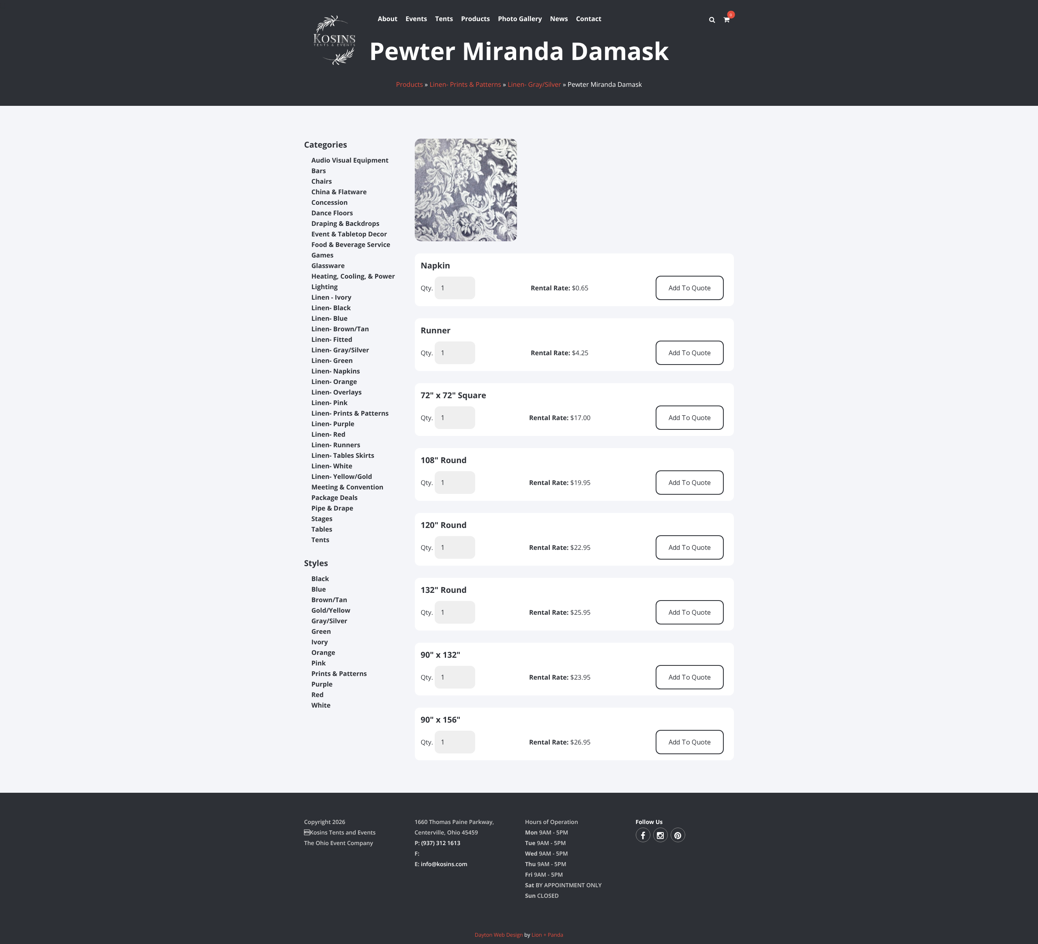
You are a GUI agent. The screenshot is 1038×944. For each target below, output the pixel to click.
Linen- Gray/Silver (534, 84)
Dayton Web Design (499, 934)
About (388, 18)
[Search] (712, 19)
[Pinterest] (678, 835)
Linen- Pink (329, 402)
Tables (321, 529)
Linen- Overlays (336, 392)
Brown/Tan (329, 599)
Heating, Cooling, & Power (353, 276)
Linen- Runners (335, 444)
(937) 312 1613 (440, 843)
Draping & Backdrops (345, 223)
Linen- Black (331, 307)
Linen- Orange (334, 381)
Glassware (328, 265)
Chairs (321, 181)
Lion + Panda (547, 934)
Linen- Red (328, 434)
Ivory (319, 641)
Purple (321, 684)
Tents (444, 18)
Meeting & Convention (347, 487)
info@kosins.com (444, 864)
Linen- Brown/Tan (340, 328)
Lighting (324, 286)
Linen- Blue (329, 318)
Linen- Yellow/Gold (341, 476)
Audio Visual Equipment (349, 160)
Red (317, 694)
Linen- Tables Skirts (342, 455)
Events (416, 18)
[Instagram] (660, 835)
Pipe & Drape (332, 508)
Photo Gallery (520, 18)
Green (321, 631)
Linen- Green (332, 360)
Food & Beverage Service (350, 244)
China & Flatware (339, 191)
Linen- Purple (332, 423)
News (559, 18)
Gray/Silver (329, 620)
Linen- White (331, 465)
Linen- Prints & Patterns (465, 84)
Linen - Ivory (331, 297)
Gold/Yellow (330, 610)
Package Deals (334, 497)
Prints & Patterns (339, 673)
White (320, 705)
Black (320, 578)
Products (475, 18)
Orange (323, 652)
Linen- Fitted (331, 339)
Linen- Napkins (335, 371)
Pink (318, 663)
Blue (318, 589)
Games (322, 255)
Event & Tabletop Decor (349, 234)
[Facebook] (643, 835)
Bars (318, 170)
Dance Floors (332, 212)
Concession (329, 202)
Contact (588, 18)
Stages (321, 518)
